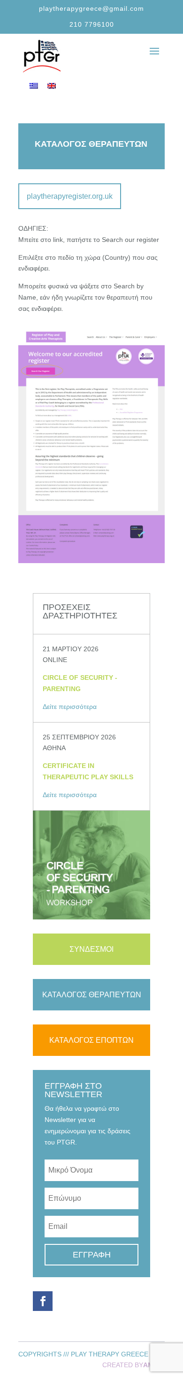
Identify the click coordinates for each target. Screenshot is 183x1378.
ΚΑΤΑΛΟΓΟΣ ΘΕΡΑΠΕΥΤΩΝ (91, 995)
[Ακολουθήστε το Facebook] (43, 1301)
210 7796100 (91, 24)
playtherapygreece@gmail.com (91, 8)
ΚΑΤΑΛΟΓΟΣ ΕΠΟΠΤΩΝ (91, 1040)
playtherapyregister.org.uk (70, 196)
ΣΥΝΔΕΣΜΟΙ (91, 949)
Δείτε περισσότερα (70, 706)
